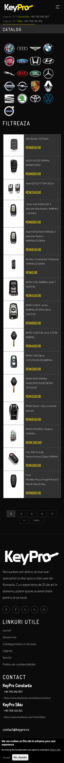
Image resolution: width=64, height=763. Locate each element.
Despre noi (9, 637)
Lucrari (7, 630)
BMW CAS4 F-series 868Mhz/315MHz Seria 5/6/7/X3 (38, 310)
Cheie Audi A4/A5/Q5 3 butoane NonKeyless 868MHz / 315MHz (42, 209)
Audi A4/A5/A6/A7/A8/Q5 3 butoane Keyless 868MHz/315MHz (40, 236)
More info (55, 749)
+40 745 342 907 (13, 691)
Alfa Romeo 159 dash (37, 138)
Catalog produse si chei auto (19, 644)
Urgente (8, 650)
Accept (6, 757)
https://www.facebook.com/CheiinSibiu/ (25, 716)
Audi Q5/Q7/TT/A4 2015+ (40, 183)
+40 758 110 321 (33, 21)
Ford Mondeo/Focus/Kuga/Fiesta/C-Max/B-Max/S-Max (42, 479)
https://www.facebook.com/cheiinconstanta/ (27, 697)
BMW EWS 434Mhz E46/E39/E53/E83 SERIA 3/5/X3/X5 (39, 383)
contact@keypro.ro (16, 729)
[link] (32, 123)
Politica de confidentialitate (19, 664)
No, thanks (20, 757)
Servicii (7, 657)
